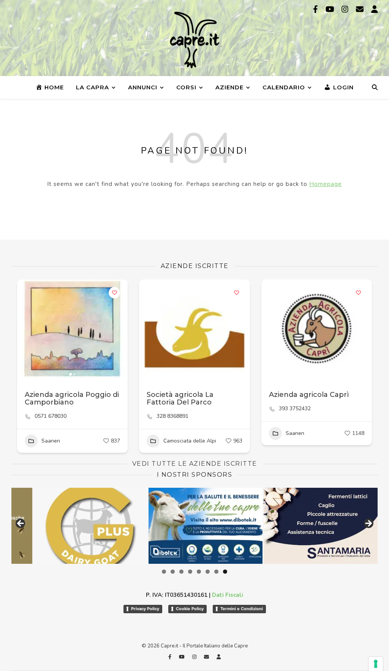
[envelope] (360, 9)
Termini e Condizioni (241, 608)
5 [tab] (199, 571)
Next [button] (368, 524)
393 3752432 (295, 408)
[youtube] (331, 9)
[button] (26, 329)
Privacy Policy (145, 608)
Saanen (50, 440)
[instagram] (346, 9)
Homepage (325, 184)
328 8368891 (172, 416)
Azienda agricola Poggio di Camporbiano (72, 398)
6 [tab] (208, 571)
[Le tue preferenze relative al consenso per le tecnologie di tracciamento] (375, 664)
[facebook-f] (316, 9)
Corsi (186, 87)
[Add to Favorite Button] (114, 292)
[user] (374, 9)
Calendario (283, 87)
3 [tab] (181, 571)
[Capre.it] (194, 39)
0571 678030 (50, 416)
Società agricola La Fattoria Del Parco (180, 398)
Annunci (142, 87)
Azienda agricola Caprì (309, 394)
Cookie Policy (190, 608)
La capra (92, 87)
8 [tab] (225, 571)
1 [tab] (164, 571)
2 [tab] (173, 571)
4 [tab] (190, 571)
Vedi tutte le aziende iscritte (194, 463)
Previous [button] (21, 524)
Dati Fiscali (227, 595)
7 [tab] (216, 571)
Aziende (229, 87)
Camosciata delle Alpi (189, 440)
